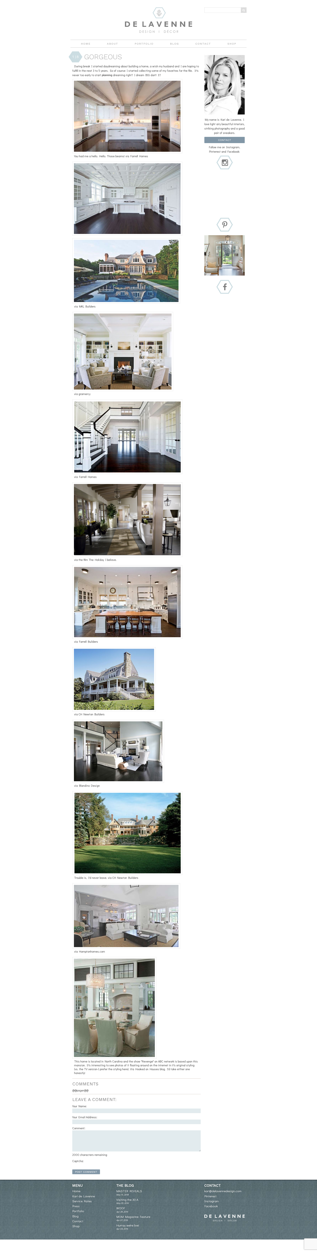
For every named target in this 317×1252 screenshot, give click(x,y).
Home (85, 43)
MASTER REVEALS (129, 1191)
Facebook (211, 1206)
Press (76, 1206)
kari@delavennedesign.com (222, 1191)
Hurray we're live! (127, 1225)
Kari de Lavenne (83, 1196)
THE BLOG (125, 1185)
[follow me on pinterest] (224, 225)
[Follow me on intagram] (225, 163)
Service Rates (82, 1201)
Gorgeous (103, 57)
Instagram (211, 1201)
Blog (174, 43)
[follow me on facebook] (225, 287)
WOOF (120, 1208)
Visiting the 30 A (127, 1200)
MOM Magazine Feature (133, 1217)
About (112, 43)
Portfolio (144, 43)
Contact (203, 43)
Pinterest (210, 1196)
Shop (231, 43)
